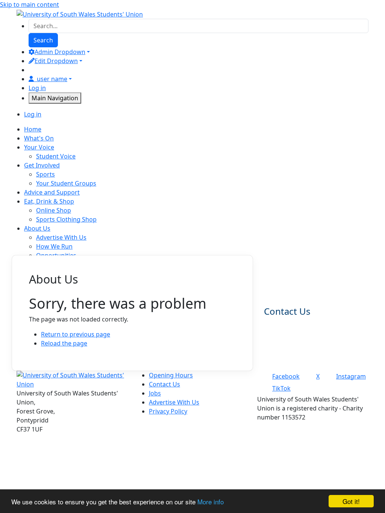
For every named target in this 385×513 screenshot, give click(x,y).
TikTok (281, 388)
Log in (37, 88)
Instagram (351, 376)
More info (210, 501)
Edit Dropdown (56, 61)
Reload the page (64, 343)
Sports (45, 174)
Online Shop (53, 210)
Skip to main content (29, 4)
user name (52, 79)
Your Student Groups (66, 183)
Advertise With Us (61, 237)
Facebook (286, 376)
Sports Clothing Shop (66, 219)
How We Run (54, 246)
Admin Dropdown (60, 52)
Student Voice (56, 156)
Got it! (351, 501)
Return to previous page (75, 334)
